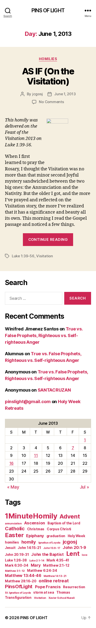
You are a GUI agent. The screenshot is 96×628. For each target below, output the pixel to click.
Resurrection (74, 587)
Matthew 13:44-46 (23, 575)
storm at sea (43, 592)
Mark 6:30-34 (16, 565)
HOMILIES (48, 59)
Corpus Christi (59, 529)
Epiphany (35, 535)
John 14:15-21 (29, 548)
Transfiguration (18, 598)
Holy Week (76, 536)
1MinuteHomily (31, 516)
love (84, 555)
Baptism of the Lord (64, 523)
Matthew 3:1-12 (15, 571)
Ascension (34, 522)
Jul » (84, 487)
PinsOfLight (18, 586)
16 (11, 463)
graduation (56, 536)
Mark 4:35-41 (58, 560)
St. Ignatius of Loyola (18, 592)
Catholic (15, 528)
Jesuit (10, 548)
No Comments (51, 101)
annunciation (13, 523)
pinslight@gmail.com (28, 401)
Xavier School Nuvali (61, 598)
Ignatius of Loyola (49, 542)
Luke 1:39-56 (23, 256)
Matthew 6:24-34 (42, 571)
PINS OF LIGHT (48, 10)
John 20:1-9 (74, 547)
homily (28, 542)
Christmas (36, 529)
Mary (36, 565)
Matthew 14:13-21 (55, 576)
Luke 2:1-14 (36, 560)
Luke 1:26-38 (16, 560)
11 (36, 455)
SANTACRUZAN (54, 390)
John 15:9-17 (51, 548)
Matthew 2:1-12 (56, 565)
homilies (12, 542)
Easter (14, 535)
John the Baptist (47, 554)
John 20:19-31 (17, 555)
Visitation (44, 256)
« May (13, 487)
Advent (70, 516)
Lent (73, 553)
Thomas (63, 592)
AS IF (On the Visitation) (48, 76)
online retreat (53, 580)
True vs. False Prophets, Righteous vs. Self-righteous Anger (44, 335)
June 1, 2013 (65, 94)
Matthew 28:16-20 (20, 581)
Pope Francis (48, 586)
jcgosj (37, 94)
